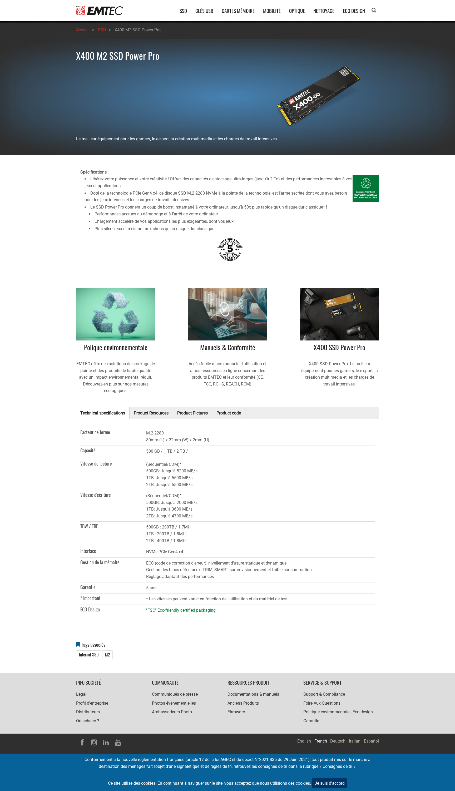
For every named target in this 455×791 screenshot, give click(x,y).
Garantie (311, 720)
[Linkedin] (106, 742)
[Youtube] (118, 742)
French (320, 741)
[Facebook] (82, 742)
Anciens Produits (243, 703)
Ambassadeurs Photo (172, 711)
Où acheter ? (87, 720)
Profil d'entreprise (92, 703)
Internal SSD (88, 655)
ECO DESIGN (354, 10)
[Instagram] (94, 742)
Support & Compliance (324, 694)
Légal (81, 694)
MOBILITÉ (272, 10)
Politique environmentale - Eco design (338, 711)
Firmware (236, 711)
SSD (183, 10)
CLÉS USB (204, 10)
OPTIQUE (297, 10)
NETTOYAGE (323, 10)
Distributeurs (88, 711)
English (304, 741)
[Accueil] (99, 10)
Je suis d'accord (330, 783)
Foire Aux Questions (321, 703)
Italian (354, 741)
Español (371, 741)
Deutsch (337, 741)
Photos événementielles (174, 703)
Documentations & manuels (253, 694)
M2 (107, 655)
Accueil (83, 29)
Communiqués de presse (175, 694)
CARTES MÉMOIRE (238, 10)
